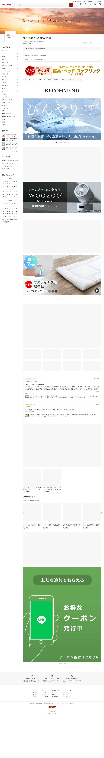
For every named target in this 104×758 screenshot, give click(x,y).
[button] (98, 6)
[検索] (71, 9)
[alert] (62, 52)
